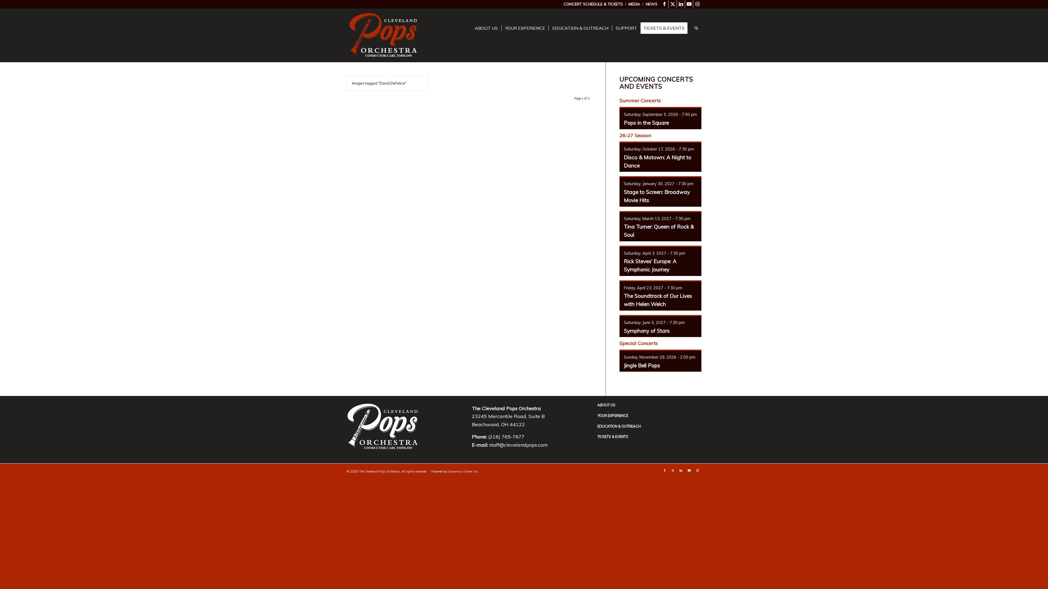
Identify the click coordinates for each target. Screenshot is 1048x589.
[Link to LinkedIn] (681, 4)
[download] (383, 35)
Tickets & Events (612, 436)
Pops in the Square (646, 122)
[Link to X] (673, 4)
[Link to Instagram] (697, 4)
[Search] (696, 28)
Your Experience (612, 415)
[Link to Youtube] (689, 4)
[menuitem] (593, 4)
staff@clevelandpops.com (518, 445)
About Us (606, 405)
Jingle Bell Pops (642, 365)
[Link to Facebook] (664, 4)
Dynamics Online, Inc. (463, 471)
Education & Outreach (619, 426)
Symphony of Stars (647, 330)
